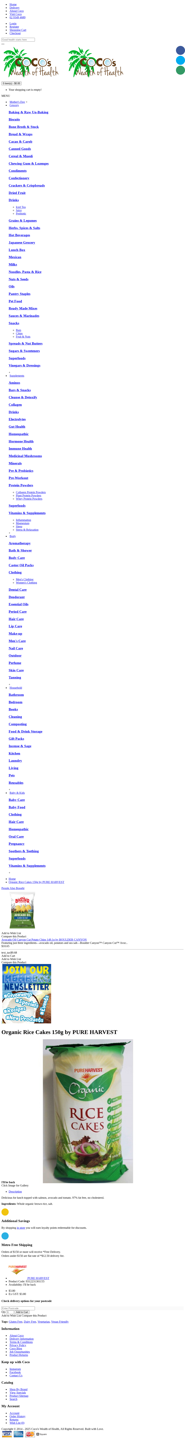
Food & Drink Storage (25, 731)
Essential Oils (18, 604)
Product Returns (19, 1355)
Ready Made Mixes (23, 308)
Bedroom (15, 702)
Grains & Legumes (23, 220)
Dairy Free (30, 1321)
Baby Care (17, 800)
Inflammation (23, 520)
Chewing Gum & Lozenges (29, 163)
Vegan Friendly (60, 1321)
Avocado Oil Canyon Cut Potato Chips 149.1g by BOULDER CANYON (44, 939)
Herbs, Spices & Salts (24, 228)
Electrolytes (17, 419)
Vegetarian (44, 1321)
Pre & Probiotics (21, 471)
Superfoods (17, 358)
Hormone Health (21, 441)
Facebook (15, 1372)
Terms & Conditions (21, 1342)
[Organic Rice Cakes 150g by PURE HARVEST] (88, 1182)
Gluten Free (15, 1321)
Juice (19, 210)
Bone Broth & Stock (24, 127)
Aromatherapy (20, 543)
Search (13, 1399)
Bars (18, 330)
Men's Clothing (24, 579)
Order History (17, 1416)
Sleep (19, 526)
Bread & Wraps (20, 134)
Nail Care (16, 648)
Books (13, 709)
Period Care (18, 611)
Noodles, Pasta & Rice (25, 272)
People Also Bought (12, 888)
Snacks (14, 323)
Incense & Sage (20, 746)
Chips (19, 333)
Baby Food (17, 807)
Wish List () (17, 1422)
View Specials (18, 1392)
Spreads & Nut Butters (25, 343)
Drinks (14, 200)
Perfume (15, 663)
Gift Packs (16, 739)
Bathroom (16, 695)
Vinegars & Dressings (24, 365)
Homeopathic (19, 434)
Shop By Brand (18, 1389)
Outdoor (15, 655)
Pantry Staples (19, 294)
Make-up (15, 633)
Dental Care (18, 590)
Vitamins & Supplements (27, 513)
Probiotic (21, 213)
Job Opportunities (20, 1351)
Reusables (16, 783)
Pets (12, 775)
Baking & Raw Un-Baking (28, 112)
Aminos (14, 383)
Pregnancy (17, 844)
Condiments (18, 171)
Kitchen (14, 753)
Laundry (15, 760)
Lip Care (15, 626)
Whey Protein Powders (29, 498)
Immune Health (20, 448)
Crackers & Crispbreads (27, 185)
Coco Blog (16, 1348)
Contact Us (16, 1375)
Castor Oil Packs (21, 565)
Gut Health (17, 426)
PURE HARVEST (38, 1278)
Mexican (15, 257)
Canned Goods (20, 149)
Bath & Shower (20, 550)
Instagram (15, 1369)
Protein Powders (21, 485)
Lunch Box (17, 250)
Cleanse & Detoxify (23, 397)
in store (21, 1227)
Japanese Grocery (22, 242)
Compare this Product (34, 1315)
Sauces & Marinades (24, 316)
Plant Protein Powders (28, 495)
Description (15, 1191)
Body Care (17, 558)
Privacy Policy (18, 1345)
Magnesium (22, 523)
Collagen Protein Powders (31, 492)
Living (13, 768)
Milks (13, 264)
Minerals (15, 463)
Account (14, 1413)
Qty (3, 1311)
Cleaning (15, 717)
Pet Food (15, 301)
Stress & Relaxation (27, 529)
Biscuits (14, 119)
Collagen (15, 405)
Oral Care (16, 836)
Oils (11, 286)
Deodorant (17, 597)
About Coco (17, 1335)
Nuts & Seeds (18, 279)
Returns (14, 1419)
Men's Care (17, 641)
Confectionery (19, 178)
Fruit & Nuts (23, 336)
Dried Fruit (17, 193)
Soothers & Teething (24, 851)
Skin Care (16, 670)
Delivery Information (22, 1338)
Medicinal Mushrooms (25, 456)
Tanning (15, 677)
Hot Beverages (19, 235)
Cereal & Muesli (21, 156)
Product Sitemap (19, 1395)
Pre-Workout (18, 478)
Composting (18, 724)
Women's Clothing (26, 582)
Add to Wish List (11, 1315)
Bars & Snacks (20, 390)
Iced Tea (21, 207)
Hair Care (16, 619)
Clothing (15, 572)
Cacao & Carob (20, 141)
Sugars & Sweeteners (24, 351)
